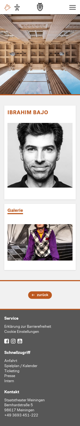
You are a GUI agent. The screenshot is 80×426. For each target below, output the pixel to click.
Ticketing (11, 370)
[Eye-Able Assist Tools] (18, 7)
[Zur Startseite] (40, 7)
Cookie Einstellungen (21, 331)
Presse (9, 375)
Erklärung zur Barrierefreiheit (27, 326)
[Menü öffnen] (71, 7)
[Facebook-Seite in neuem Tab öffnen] (6, 340)
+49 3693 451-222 (21, 415)
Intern (9, 380)
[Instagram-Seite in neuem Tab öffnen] (13, 340)
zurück (42, 294)
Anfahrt (10, 360)
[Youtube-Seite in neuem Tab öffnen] (19, 340)
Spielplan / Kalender (20, 365)
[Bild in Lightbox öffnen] (39, 242)
